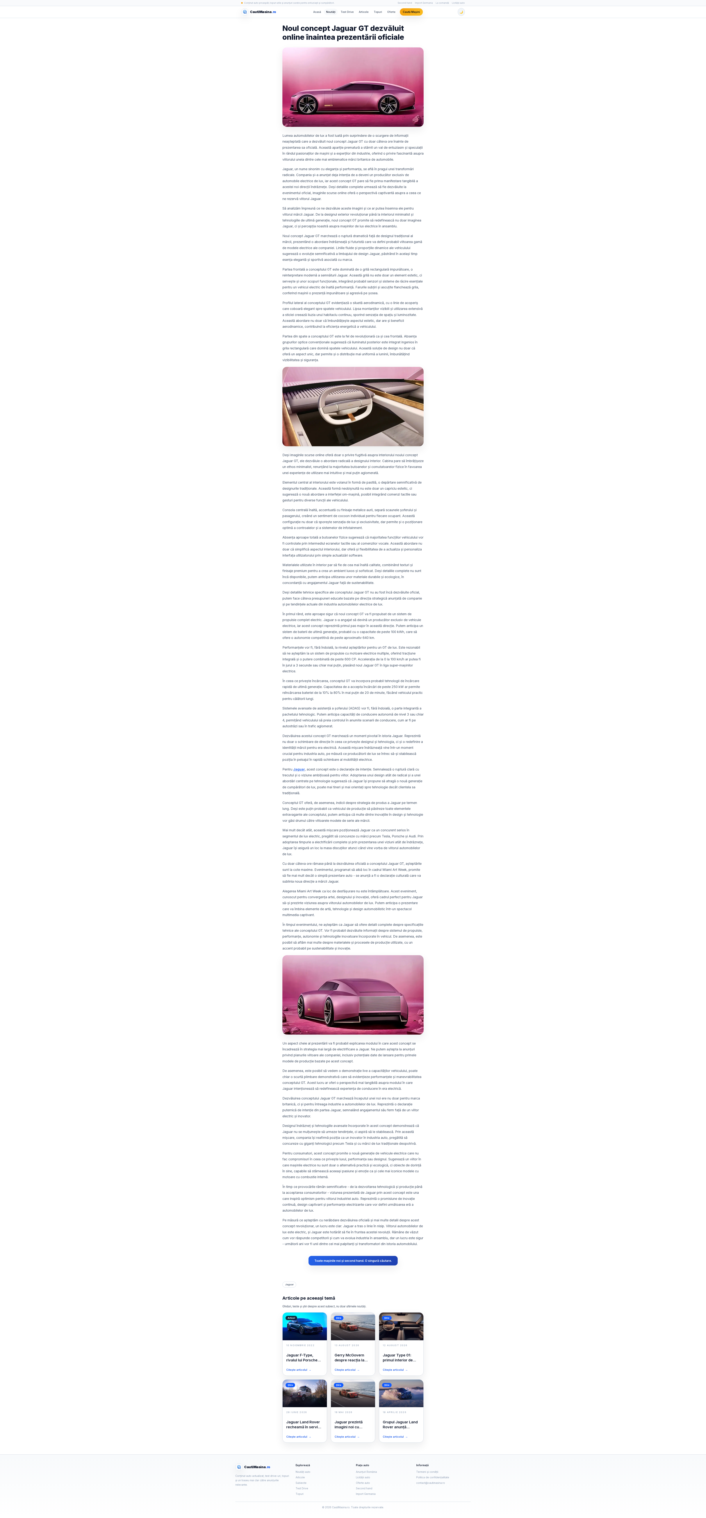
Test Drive (347, 11)
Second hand (405, 2)
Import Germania (424, 2)
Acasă (317, 11)
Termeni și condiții (427, 1471)
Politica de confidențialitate (432, 1477)
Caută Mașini (411, 11)
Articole (364, 11)
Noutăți (331, 11)
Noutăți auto (303, 1471)
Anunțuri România (366, 1471)
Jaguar (299, 769)
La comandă (442, 2)
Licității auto (458, 2)
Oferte (391, 11)
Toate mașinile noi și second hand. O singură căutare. (353, 1261)
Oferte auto (363, 1482)
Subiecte (301, 1482)
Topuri (378, 11)
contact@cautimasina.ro (430, 1482)
